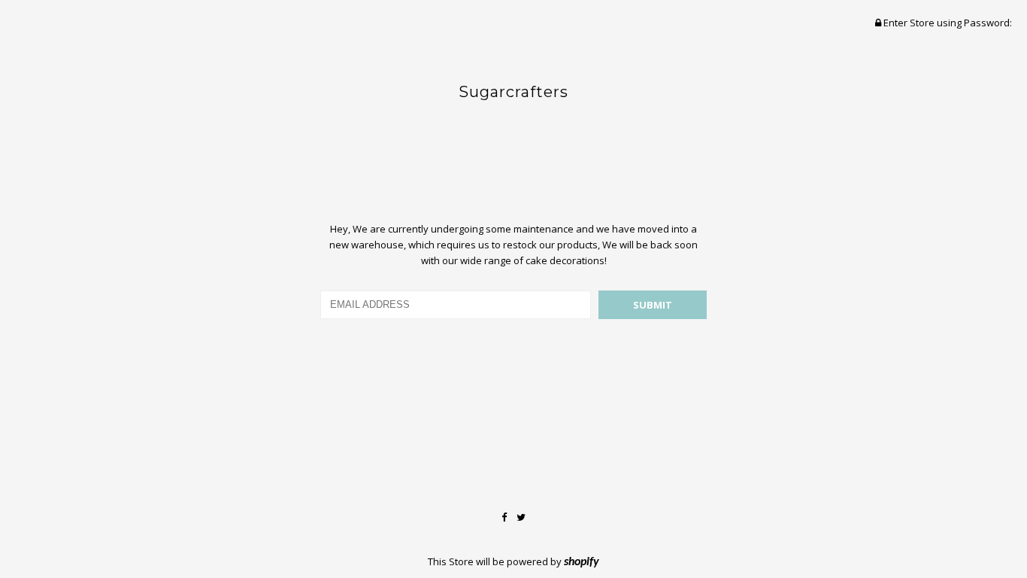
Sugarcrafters (513, 92)
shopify (581, 562)
